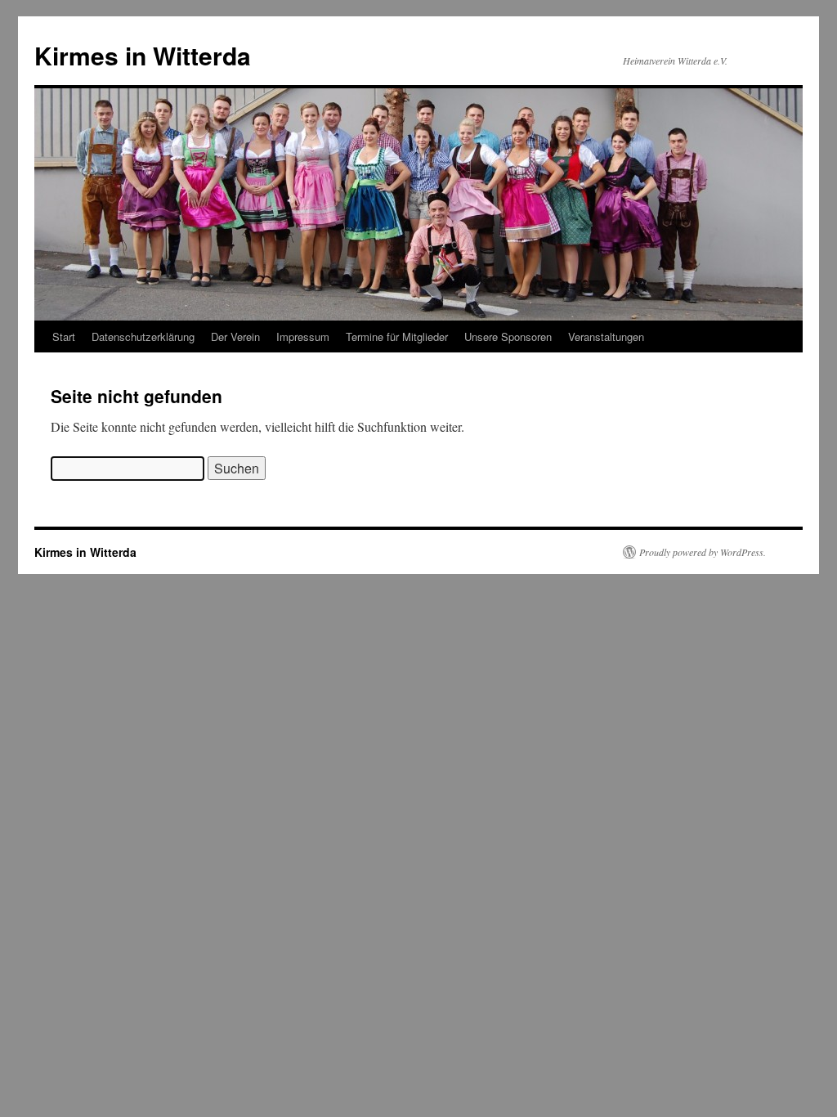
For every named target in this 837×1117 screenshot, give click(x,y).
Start (63, 336)
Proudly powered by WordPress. (702, 551)
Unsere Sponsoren (508, 336)
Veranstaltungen (606, 336)
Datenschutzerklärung (143, 336)
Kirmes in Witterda (142, 55)
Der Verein (235, 336)
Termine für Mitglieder (397, 336)
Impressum (302, 336)
